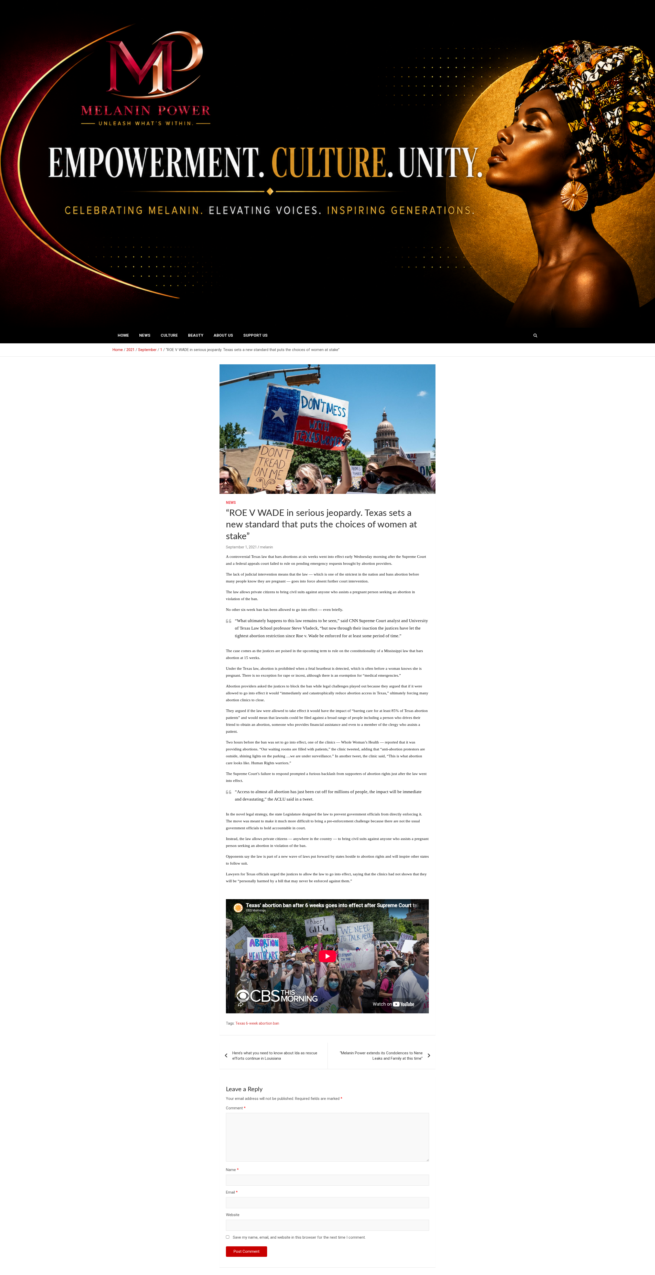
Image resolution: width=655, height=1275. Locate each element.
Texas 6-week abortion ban (257, 1023)
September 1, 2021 (241, 547)
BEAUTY (195, 335)
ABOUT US (223, 335)
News (144, 335)
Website (232, 1215)
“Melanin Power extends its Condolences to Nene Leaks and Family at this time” (381, 1056)
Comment (236, 1108)
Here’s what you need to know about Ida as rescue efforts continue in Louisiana (274, 1056)
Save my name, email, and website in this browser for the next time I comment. (299, 1237)
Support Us (255, 335)
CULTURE (169, 335)
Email (232, 1192)
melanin (266, 547)
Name (232, 1169)
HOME (123, 335)
